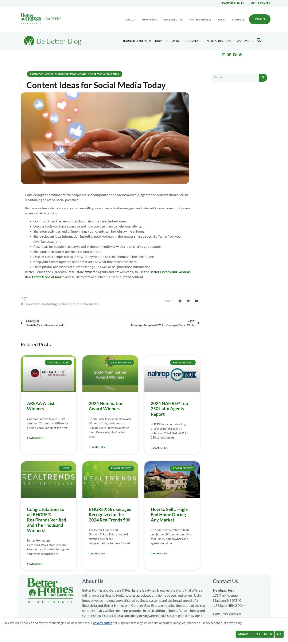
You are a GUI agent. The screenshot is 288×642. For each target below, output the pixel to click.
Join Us (259, 19)
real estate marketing (41, 304)
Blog (221, 19)
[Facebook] (235, 54)
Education (161, 40)
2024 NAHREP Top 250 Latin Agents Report (169, 408)
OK (279, 634)
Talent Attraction (218, 40)
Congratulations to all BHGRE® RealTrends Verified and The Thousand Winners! (46, 520)
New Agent (149, 19)
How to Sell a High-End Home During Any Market (169, 514)
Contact (238, 19)
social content (68, 304)
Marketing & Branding (186, 40)
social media (89, 304)
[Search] (263, 78)
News (237, 40)
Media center (260, 3)
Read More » (35, 438)
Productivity (78, 74)
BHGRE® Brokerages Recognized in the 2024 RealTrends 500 (110, 514)
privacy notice (102, 623)
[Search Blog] (259, 40)
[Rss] (240, 54)
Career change (200, 19)
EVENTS (248, 40)
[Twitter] (229, 54)
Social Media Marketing (103, 74)
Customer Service (41, 74)
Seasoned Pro (173, 19)
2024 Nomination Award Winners (106, 406)
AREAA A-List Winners (41, 406)
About (130, 19)
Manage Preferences (255, 634)
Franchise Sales (232, 3)
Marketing (62, 74)
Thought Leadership (137, 40)
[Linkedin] (223, 54)
